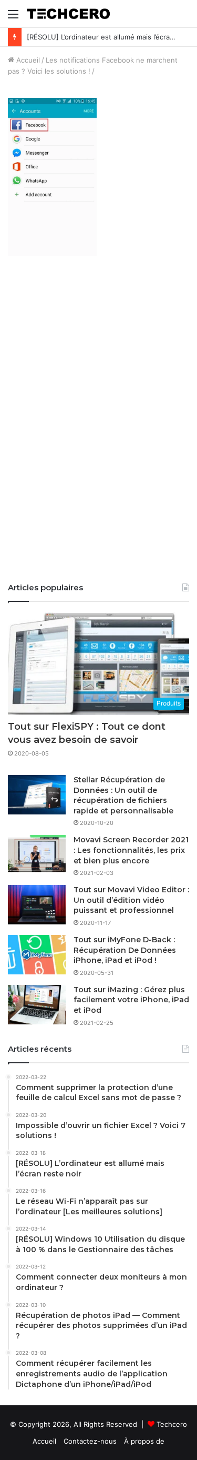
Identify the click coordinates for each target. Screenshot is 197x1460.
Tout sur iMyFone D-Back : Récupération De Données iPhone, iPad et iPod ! (125, 950)
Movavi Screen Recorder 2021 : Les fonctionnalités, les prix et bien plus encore (131, 850)
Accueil (27, 60)
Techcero (172, 1424)
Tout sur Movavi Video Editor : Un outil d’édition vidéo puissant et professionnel (131, 900)
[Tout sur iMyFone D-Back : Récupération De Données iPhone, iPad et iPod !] (37, 954)
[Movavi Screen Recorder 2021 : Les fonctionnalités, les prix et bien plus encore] (37, 854)
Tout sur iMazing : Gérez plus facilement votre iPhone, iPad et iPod (131, 1000)
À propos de (144, 1441)
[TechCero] (68, 13)
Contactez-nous (90, 1441)
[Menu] (13, 17)
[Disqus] (98, 426)
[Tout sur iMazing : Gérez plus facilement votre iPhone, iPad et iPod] (37, 1004)
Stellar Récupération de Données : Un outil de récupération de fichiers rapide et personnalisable (123, 795)
